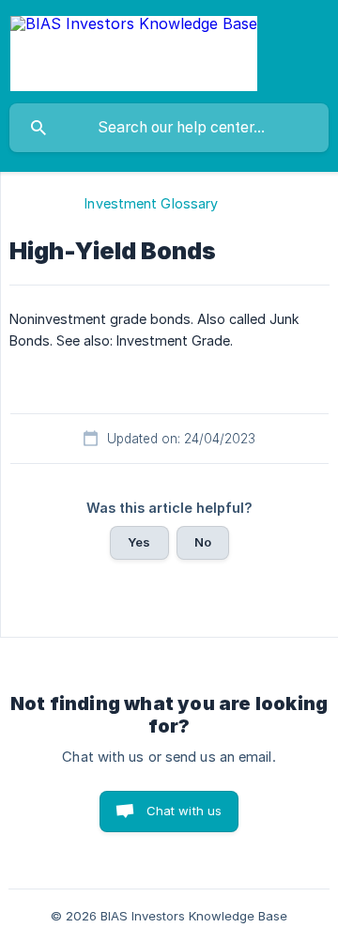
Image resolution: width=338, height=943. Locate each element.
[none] (133, 51)
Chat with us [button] (184, 810)
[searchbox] (169, 127)
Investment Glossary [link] (151, 203)
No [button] (202, 541)
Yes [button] (139, 541)
